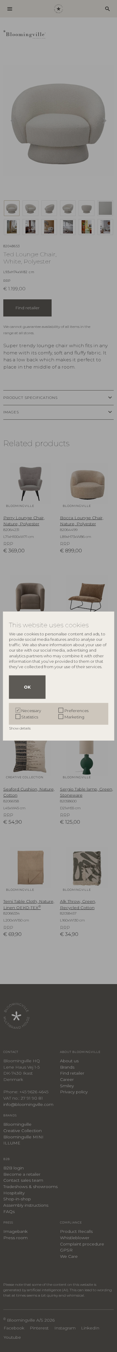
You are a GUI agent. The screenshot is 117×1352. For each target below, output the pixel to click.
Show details (20, 728)
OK (27, 687)
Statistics (29, 716)
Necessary (31, 710)
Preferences (76, 710)
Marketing (74, 716)
